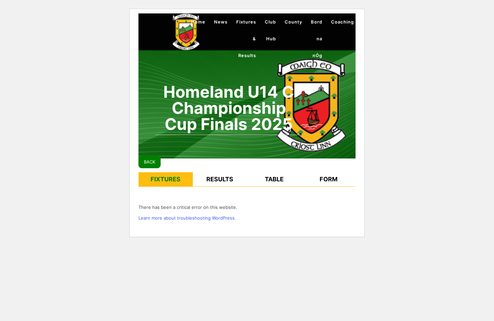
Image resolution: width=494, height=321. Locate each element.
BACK (149, 162)
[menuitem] (198, 21)
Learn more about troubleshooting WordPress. (187, 218)
